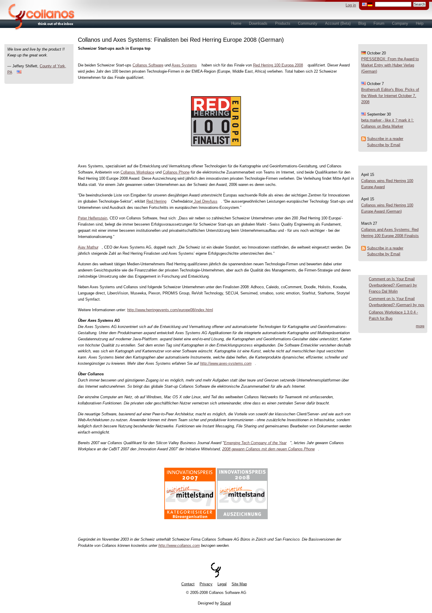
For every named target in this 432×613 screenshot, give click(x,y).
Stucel (225, 603)
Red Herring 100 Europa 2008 (278, 65)
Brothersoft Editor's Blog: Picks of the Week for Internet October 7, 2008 (390, 95)
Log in (351, 5)
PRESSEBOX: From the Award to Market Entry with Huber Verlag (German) (390, 65)
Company (400, 23)
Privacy (206, 584)
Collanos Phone (176, 172)
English (364, 4)
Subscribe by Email (383, 145)
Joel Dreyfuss (205, 201)
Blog (362, 23)
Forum (379, 23)
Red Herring (156, 201)
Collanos (38, 15)
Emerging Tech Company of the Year (255, 443)
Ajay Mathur (88, 247)
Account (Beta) (338, 23)
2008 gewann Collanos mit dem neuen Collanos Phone (268, 449)
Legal (222, 584)
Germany (370, 4)
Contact (188, 584)
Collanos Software (148, 65)
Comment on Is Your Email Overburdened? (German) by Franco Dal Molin (393, 285)
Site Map (239, 584)
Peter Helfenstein (92, 218)
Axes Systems (184, 65)
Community (307, 23)
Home (236, 23)
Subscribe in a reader (385, 138)
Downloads (258, 23)
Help (419, 23)
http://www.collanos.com (179, 545)
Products (282, 23)
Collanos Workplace (137, 172)
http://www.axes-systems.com (226, 363)
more (420, 326)
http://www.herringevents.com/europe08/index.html (170, 310)
